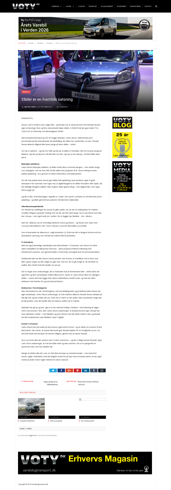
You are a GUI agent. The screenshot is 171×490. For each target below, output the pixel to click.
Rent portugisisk (56, 421)
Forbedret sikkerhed (27, 421)
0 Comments (63, 107)
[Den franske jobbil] (92, 408)
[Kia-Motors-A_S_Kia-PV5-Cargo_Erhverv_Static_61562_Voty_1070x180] (85, 39)
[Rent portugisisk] (62, 408)
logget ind (32, 435)
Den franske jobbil (87, 421)
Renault (26, 92)
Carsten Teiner (29, 107)
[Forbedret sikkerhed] (31, 408)
